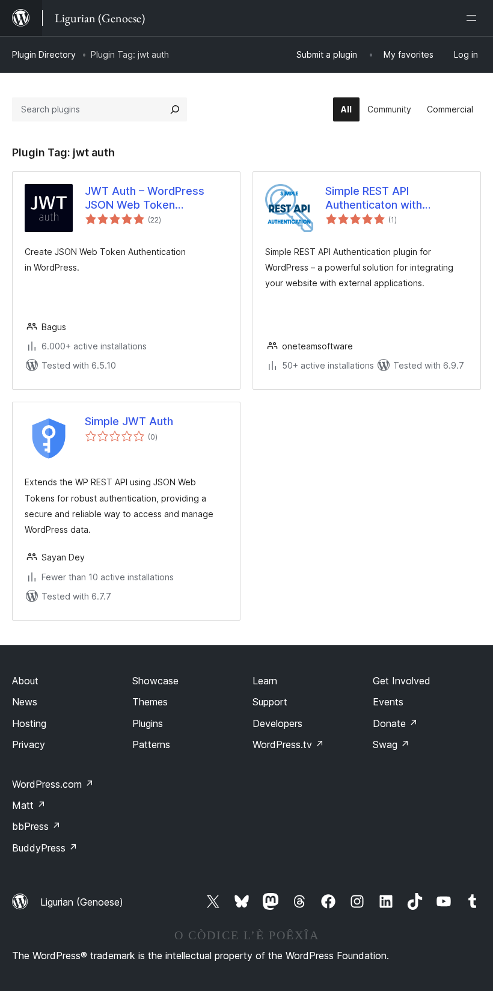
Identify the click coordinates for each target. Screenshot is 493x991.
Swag (391, 744)
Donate (395, 723)
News (24, 702)
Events (388, 702)
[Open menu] (474, 18)
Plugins (147, 723)
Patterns (151, 744)
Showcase (155, 681)
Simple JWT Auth (129, 421)
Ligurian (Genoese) (81, 902)
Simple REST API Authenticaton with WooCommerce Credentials (396, 198)
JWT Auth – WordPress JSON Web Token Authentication (144, 198)
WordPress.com (53, 784)
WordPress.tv (288, 744)
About (25, 681)
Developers (277, 723)
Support (270, 702)
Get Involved (401, 681)
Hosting (29, 723)
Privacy (28, 744)
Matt (29, 805)
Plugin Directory (44, 54)
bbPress (36, 826)
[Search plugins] (175, 109)
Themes (150, 702)
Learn (265, 681)
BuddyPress (45, 848)
